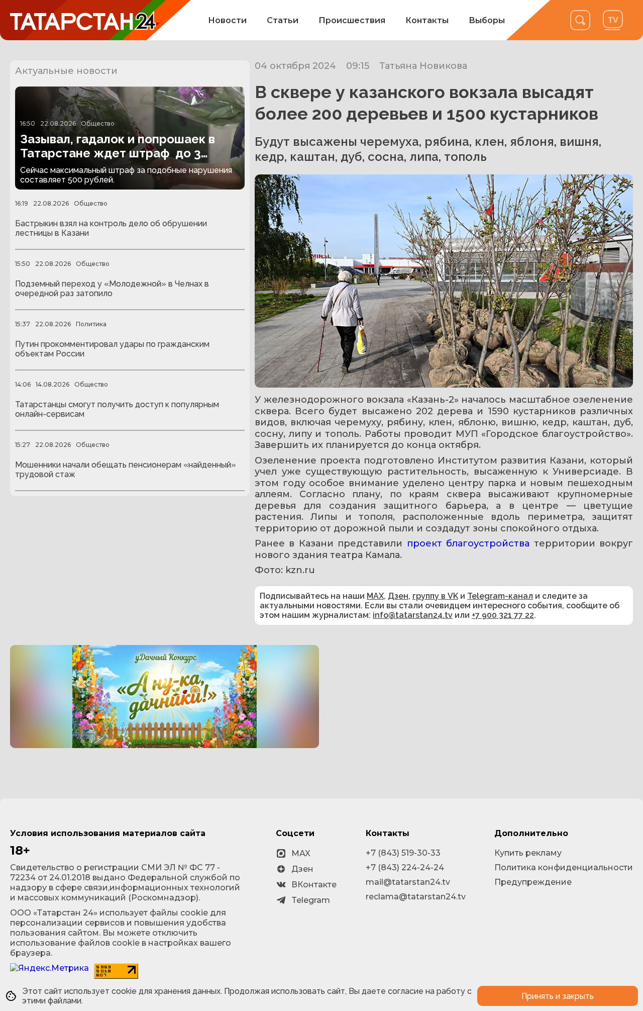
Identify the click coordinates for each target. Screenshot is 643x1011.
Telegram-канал (500, 596)
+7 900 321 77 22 (503, 615)
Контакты (427, 20)
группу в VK (435, 596)
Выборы (487, 20)
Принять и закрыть (557, 996)
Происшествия (351, 20)
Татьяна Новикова (423, 65)
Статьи (282, 20)
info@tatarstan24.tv (413, 615)
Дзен (398, 596)
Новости (227, 20)
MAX (375, 596)
